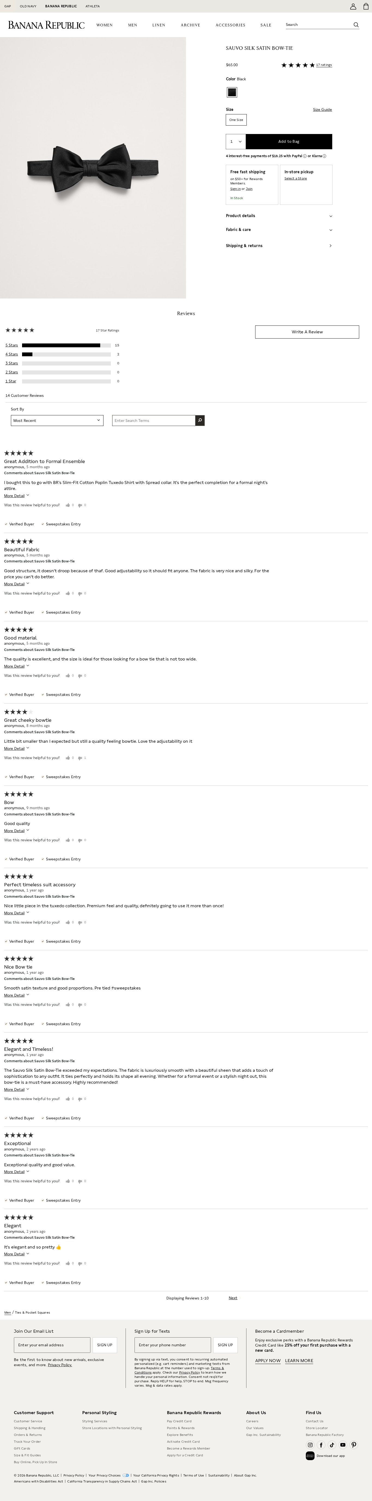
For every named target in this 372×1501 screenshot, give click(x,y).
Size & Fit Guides (27, 1455)
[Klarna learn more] (324, 156)
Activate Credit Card (183, 1442)
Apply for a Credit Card (185, 1455)
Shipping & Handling (29, 1428)
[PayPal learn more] (305, 156)
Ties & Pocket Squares (32, 1312)
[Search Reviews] (200, 420)
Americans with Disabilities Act (38, 1481)
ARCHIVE (190, 25)
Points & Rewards (181, 1428)
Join (249, 189)
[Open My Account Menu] (353, 6)
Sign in (235, 189)
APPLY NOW (268, 1360)
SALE (266, 25)
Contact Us (315, 1421)
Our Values (255, 1428)
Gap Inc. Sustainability (263, 1435)
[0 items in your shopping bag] (365, 6)
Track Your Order (27, 1442)
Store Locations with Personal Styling (112, 1428)
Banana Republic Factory (325, 1435)
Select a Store (296, 178)
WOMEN (104, 25)
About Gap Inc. (245, 1475)
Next (233, 1298)
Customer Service (28, 1421)
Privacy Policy (189, 1372)
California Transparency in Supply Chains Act (102, 1481)
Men (7, 1312)
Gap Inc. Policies (153, 1481)
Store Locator (317, 1428)
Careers (252, 1421)
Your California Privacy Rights (156, 1475)
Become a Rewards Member (189, 1448)
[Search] (356, 25)
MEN (133, 25)
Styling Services (94, 1421)
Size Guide (322, 109)
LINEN (159, 25)
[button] (93, 168)
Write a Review (307, 331)
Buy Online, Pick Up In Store (35, 1462)
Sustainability (219, 1475)
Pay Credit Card (179, 1421)
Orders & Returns (28, 1435)
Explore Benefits (180, 1435)
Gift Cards (22, 1448)
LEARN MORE (299, 1360)
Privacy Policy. (60, 1365)
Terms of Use (193, 1475)
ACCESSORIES (231, 25)
